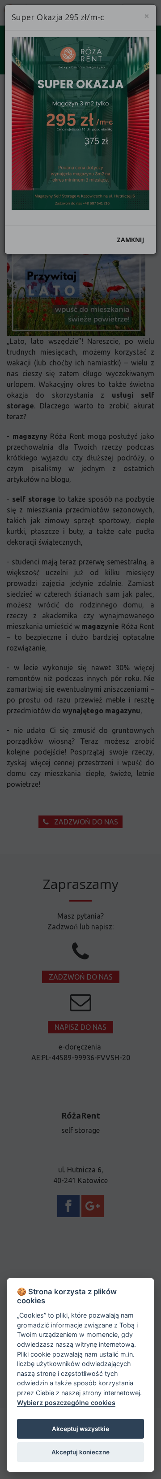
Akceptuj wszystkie (80, 1428)
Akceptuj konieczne (80, 1452)
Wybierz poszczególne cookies (66, 1402)
